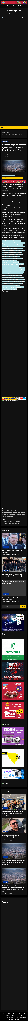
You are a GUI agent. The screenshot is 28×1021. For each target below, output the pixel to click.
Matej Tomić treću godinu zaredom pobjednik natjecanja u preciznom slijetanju (13, 862)
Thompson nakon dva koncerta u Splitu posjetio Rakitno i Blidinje (12, 575)
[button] (2, 127)
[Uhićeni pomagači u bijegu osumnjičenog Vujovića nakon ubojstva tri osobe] (14, 825)
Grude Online (17, 239)
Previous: (14, 512)
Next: (12, 521)
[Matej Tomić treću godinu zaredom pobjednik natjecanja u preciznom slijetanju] (14, 851)
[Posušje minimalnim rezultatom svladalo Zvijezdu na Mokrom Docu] (14, 802)
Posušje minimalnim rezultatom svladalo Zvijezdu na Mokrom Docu (13, 812)
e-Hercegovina (14, 11)
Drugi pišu (5, 141)
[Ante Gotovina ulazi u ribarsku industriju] (14, 541)
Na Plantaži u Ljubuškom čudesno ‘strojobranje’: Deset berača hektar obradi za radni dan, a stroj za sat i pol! (13, 888)
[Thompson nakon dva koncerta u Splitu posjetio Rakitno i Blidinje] (14, 564)
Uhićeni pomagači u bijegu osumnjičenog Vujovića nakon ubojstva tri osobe (11, 837)
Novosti (6, 807)
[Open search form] (25, 127)
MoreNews (10, 1019)
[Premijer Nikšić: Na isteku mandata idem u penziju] (14, 588)
